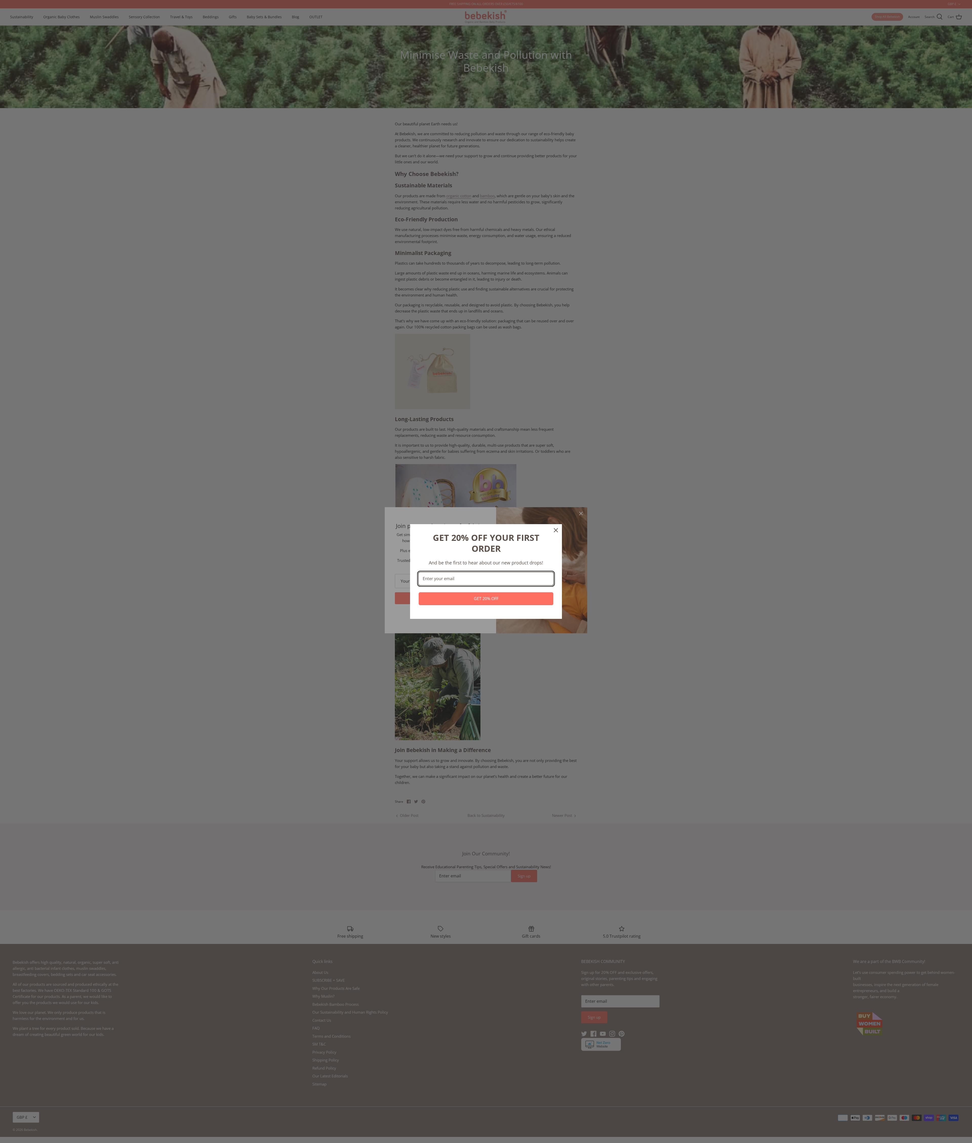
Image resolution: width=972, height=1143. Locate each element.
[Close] (556, 530)
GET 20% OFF (486, 598)
